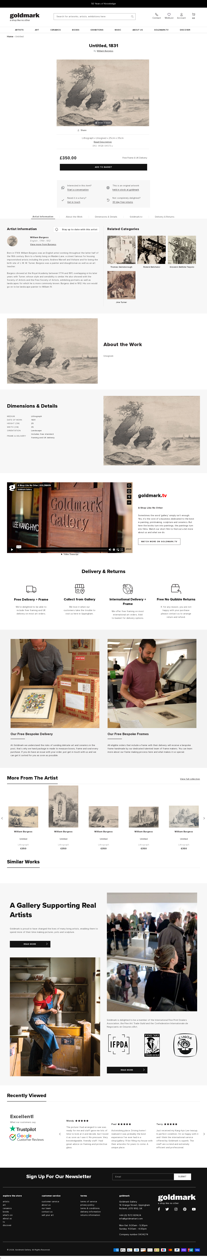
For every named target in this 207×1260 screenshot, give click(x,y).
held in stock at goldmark (126, 190)
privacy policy (87, 1205)
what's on (8, 1215)
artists (6, 1202)
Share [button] (84, 130)
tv (4, 1222)
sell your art (48, 1215)
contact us (47, 1212)
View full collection (190, 779)
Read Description (103, 142)
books (6, 1212)
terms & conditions (90, 1208)
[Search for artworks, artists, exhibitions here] (132, 16)
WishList (169, 18)
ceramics (7, 1208)
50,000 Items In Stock (103, 4)
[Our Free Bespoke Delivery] (55, 683)
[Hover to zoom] (103, 93)
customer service (50, 1202)
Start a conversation (78, 190)
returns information (90, 1215)
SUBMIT (182, 1177)
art (4, 1205)
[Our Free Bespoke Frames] (152, 683)
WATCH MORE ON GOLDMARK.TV (159, 542)
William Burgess (105, 51)
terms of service (88, 1202)
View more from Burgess (43, 244)
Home (10, 36)
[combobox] (94, 16)
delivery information (90, 1212)
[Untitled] (23, 817)
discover (7, 1225)
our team (46, 1208)
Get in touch (73, 202)
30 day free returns (123, 202)
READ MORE (30, 944)
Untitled (23, 839)
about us (7, 1219)
